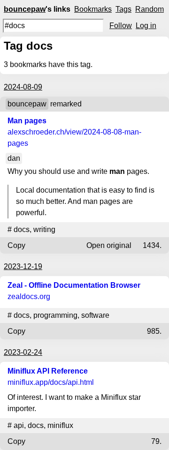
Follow (120, 26)
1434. (152, 245)
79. (156, 441)
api (19, 425)
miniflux (60, 425)
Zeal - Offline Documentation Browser (74, 285)
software (95, 315)
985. (154, 331)
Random (149, 9)
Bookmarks (93, 9)
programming (55, 315)
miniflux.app (51, 382)
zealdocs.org (29, 296)
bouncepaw (25, 9)
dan (14, 158)
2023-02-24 (23, 352)
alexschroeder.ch (74, 137)
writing (44, 229)
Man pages (27, 121)
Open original (108, 245)
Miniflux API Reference (48, 371)
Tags (123, 9)
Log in (146, 26)
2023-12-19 (23, 266)
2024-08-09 (23, 87)
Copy (16, 245)
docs (22, 229)
